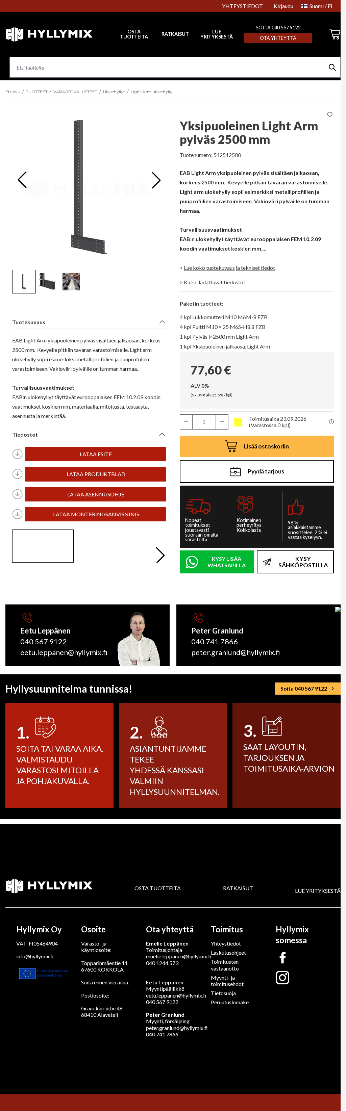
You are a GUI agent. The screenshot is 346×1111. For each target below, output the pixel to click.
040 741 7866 (214, 641)
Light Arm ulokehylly (151, 91)
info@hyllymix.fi (35, 956)
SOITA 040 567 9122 (278, 27)
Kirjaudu (283, 6)
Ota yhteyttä (278, 38)
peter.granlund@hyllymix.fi (235, 652)
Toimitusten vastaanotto (225, 964)
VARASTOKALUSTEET (75, 91)
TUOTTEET (37, 91)
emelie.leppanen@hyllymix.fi (179, 956)
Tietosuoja (223, 993)
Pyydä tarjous (266, 471)
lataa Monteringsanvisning (96, 514)
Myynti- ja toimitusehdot (227, 980)
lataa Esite (96, 454)
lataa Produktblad (96, 474)
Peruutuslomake (230, 1002)
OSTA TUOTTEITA (157, 888)
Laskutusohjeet (228, 952)
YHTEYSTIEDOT (242, 6)
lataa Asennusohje (95, 494)
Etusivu (12, 91)
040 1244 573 (162, 963)
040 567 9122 (43, 641)
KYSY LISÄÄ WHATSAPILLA (226, 562)
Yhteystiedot (226, 943)
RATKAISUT (175, 34)
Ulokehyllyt (114, 91)
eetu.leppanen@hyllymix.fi (63, 652)
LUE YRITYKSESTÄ (216, 34)
